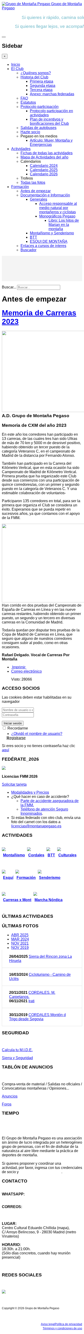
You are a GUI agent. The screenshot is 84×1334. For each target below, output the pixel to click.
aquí (5, 750)
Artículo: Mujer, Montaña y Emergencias (51, 142)
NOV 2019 (20, 948)
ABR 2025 (19, 935)
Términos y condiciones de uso (62, 1328)
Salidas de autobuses (38, 128)
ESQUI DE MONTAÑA (48, 241)
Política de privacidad (68, 1324)
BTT (33, 237)
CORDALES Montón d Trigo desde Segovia (37, 1017)
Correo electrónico (26, 671)
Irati (31, 1001)
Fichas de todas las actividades (47, 153)
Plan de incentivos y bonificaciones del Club (49, 121)
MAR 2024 (20, 939)
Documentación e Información (45, 195)
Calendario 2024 (44, 166)
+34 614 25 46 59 (16, 1198)
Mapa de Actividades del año (44, 157)
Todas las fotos (33, 182)
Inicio (15, 64)
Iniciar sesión (13, 723)
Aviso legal (48, 1324)
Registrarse (16, 738)
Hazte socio (30, 132)
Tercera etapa (41, 90)
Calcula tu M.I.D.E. (17, 1050)
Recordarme (17, 728)
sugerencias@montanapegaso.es (30, 1215)
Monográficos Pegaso (57, 216)
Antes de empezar (36, 191)
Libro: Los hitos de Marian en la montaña (64, 224)
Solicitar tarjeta (14, 784)
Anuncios (10, 1096)
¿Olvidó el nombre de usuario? (36, 734)
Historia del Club (34, 77)
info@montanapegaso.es (22, 1211)
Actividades (21, 149)
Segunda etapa (42, 86)
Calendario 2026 (44, 174)
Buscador (28, 250)
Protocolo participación (40, 107)
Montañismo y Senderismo (52, 233)
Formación (20, 187)
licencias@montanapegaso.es (36, 826)
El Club (17, 69)
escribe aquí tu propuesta (40, 1172)
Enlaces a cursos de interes (43, 246)
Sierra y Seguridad (17, 1058)
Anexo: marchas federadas (52, 94)
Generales (38, 199)
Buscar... (9, 287)
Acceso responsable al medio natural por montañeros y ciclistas (58, 208)
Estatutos (28, 102)
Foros (6, 1104)
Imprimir (18, 667)
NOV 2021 (20, 943)
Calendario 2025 (44, 170)
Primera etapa (41, 81)
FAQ (24, 98)
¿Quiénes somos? (36, 73)
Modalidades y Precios (30, 792)
